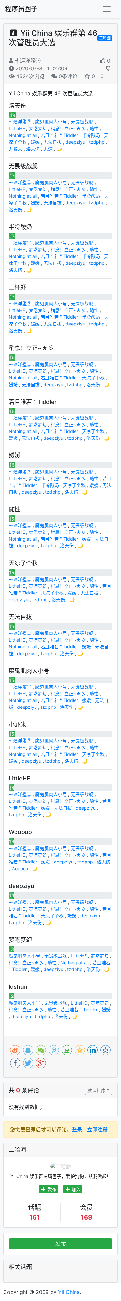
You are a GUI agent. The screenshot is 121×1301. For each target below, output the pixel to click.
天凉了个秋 (93, 377)
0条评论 (67, 76)
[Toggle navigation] (107, 9)
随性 (93, 128)
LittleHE (17, 128)
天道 (48, 148)
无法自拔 (53, 142)
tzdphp (97, 142)
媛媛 (35, 142)
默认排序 (96, 1090)
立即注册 (97, 1129)
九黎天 (15, 148)
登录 (77, 1129)
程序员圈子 (21, 9)
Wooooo (19, 868)
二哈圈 (105, 38)
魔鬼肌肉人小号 (51, 121)
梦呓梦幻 (38, 128)
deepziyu (75, 142)
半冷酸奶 (91, 135)
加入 (75, 1189)
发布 (51, 1189)
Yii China (69, 1292)
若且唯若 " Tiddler (59, 135)
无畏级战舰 (82, 121)
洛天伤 (33, 148)
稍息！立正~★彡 (68, 128)
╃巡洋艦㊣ (27, 60)
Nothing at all (23, 135)
